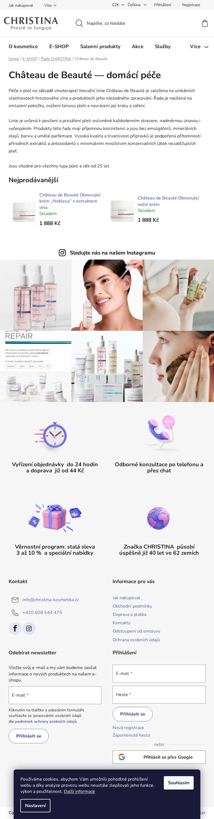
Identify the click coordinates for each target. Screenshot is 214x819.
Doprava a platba (129, 614)
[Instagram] (29, 628)
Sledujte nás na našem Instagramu (112, 252)
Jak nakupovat (21, 5)
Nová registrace (128, 728)
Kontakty (121, 623)
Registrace (191, 5)
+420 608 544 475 (42, 613)
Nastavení (35, 806)
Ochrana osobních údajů (136, 640)
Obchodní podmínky (132, 606)
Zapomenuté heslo (131, 735)
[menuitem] (23, 46)
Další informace (79, 791)
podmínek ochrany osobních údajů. (46, 721)
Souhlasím (178, 783)
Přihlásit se (28, 736)
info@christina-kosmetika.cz (51, 600)
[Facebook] (15, 628)
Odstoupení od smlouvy (136, 631)
